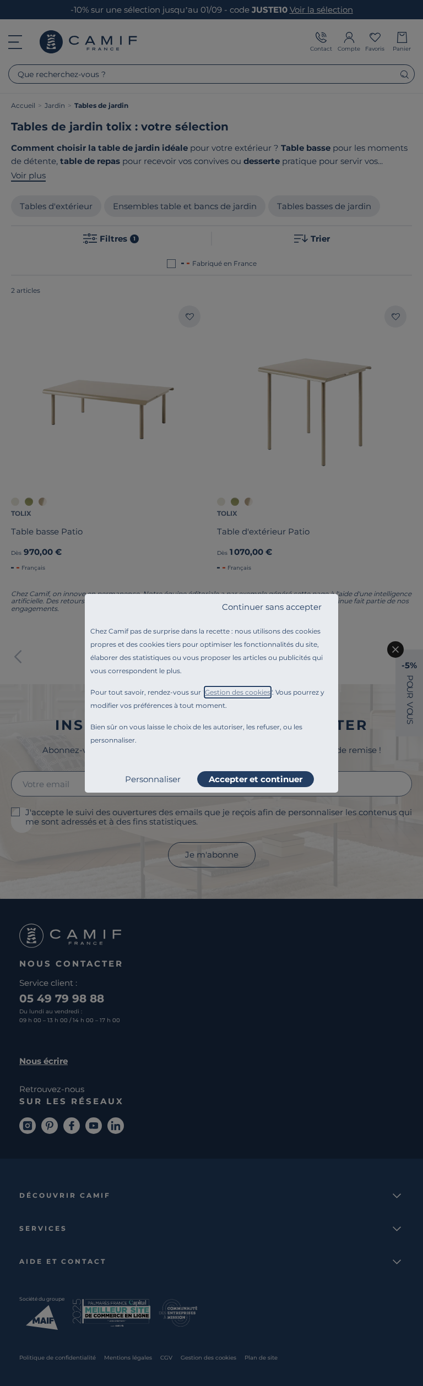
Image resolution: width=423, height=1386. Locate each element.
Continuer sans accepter (272, 607)
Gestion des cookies (237, 692)
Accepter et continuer (255, 779)
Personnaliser (153, 779)
